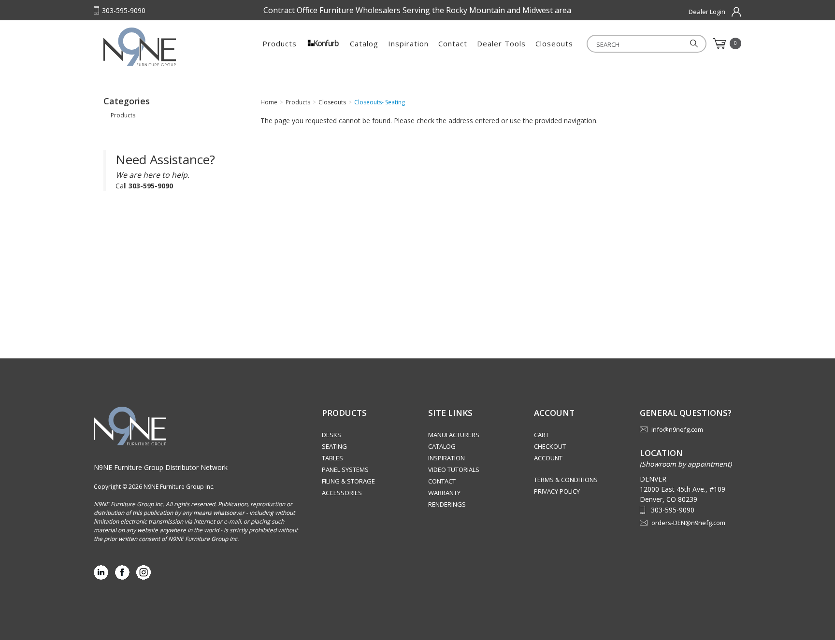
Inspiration (408, 43)
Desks (331, 434)
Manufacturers (453, 434)
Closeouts (554, 43)
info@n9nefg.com (677, 429)
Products (279, 43)
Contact (452, 43)
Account (548, 458)
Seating (334, 446)
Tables (332, 458)
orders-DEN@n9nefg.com (688, 522)
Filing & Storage (348, 481)
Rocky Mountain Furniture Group (163, 47)
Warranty (444, 492)
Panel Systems (345, 469)
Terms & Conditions (566, 479)
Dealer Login (707, 11)
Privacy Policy (557, 491)
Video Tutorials (453, 469)
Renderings (447, 504)
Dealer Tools (501, 43)
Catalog (364, 43)
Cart (541, 434)
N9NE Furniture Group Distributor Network (161, 467)
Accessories (342, 492)
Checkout (550, 446)
